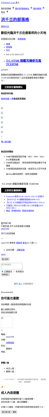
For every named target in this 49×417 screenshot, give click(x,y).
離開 (14, 412)
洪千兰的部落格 (15, 19)
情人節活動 (6, 142)
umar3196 (5, 229)
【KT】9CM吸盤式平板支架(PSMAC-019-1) (25, 202)
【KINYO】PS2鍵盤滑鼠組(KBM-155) (23, 199)
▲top (3, 254)
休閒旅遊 (22, 39)
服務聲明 (27, 382)
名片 (8, 50)
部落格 (9, 47)
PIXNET (12, 379)
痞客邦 (19, 243)
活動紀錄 (21, 250)
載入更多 (5, 259)
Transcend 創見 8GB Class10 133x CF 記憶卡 (25, 196)
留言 (25, 243)
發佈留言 (5, 275)
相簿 (8, 44)
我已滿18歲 (6, 412)
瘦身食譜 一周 (7, 99)
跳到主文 (5, 26)
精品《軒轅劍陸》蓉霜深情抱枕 (20, 211)
